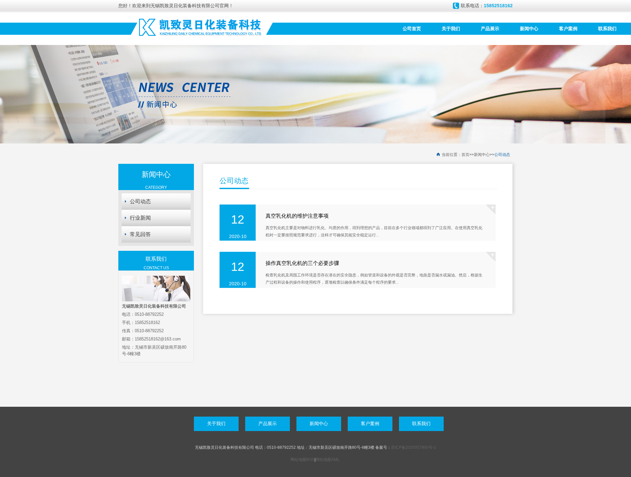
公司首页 (412, 28)
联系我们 (607, 28)
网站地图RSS (303, 459)
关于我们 (451, 28)
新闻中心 (529, 28)
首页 (465, 154)
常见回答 (140, 234)
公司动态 (502, 154)
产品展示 (490, 28)
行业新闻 (140, 218)
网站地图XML (327, 459)
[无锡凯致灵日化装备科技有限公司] (200, 26)
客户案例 (568, 28)
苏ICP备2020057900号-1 (413, 447)
